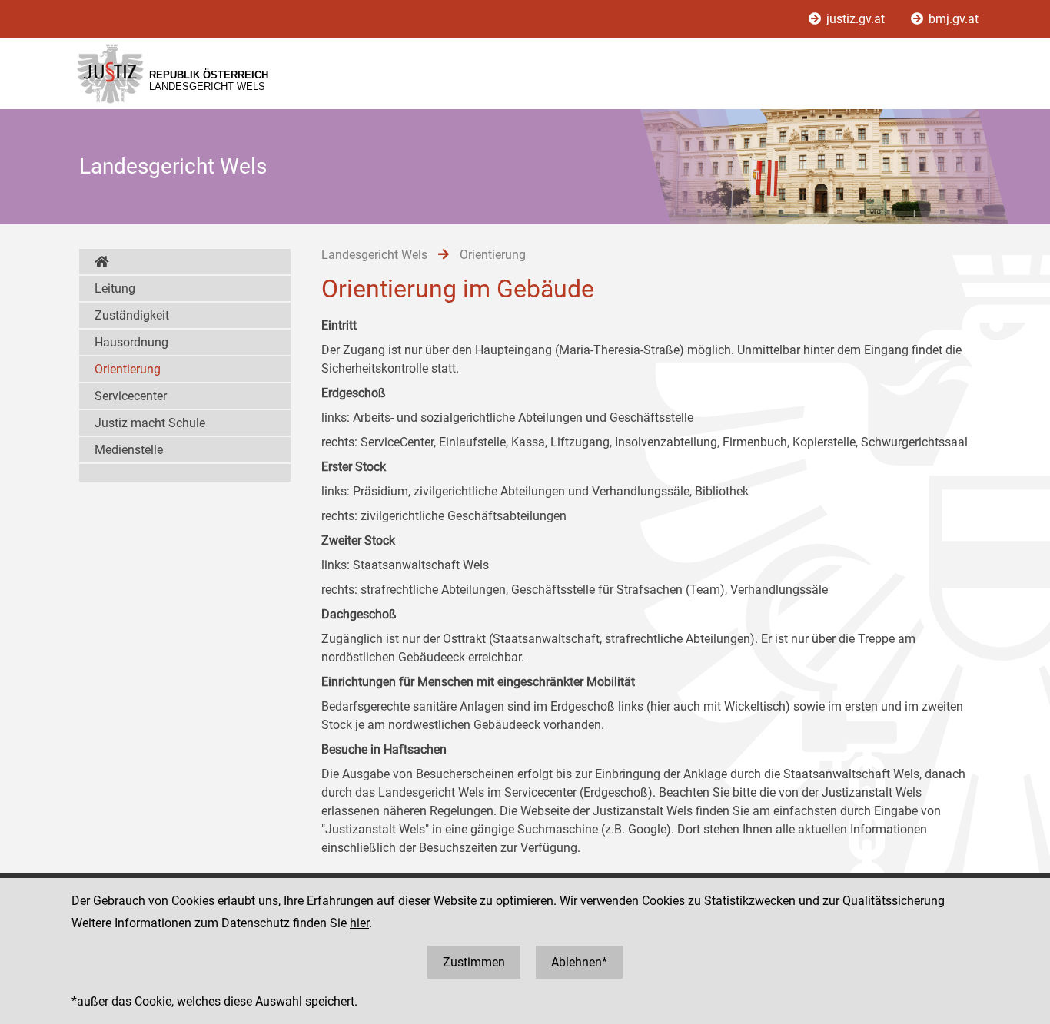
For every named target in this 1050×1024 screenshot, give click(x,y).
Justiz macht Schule (150, 423)
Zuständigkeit (132, 315)
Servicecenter (131, 396)
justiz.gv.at (855, 19)
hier (359, 923)
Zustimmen (474, 962)
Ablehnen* (579, 962)
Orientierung (128, 369)
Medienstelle (129, 449)
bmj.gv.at (952, 19)
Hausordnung (131, 342)
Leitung (115, 288)
